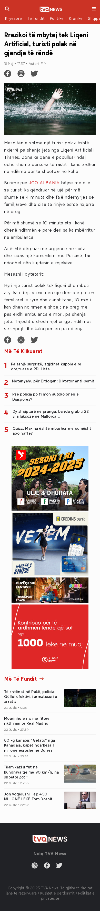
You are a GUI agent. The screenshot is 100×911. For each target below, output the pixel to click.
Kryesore (13, 18)
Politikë (57, 18)
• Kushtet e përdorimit (57, 893)
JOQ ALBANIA (44, 182)
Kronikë (76, 18)
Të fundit (36, 18)
